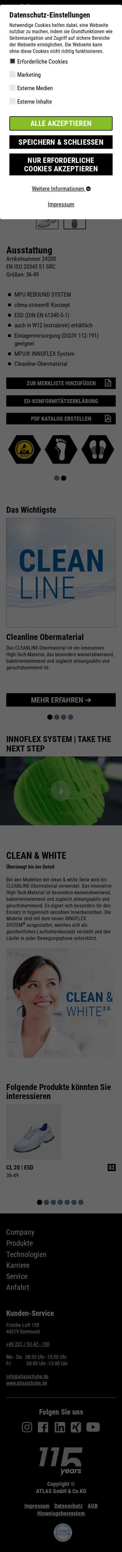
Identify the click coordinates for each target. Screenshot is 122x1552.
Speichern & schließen (61, 142)
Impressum (61, 204)
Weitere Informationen (58, 188)
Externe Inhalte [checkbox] (34, 101)
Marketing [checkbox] (29, 74)
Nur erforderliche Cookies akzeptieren (61, 164)
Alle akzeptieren (61, 123)
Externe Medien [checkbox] (35, 88)
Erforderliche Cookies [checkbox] (42, 61)
